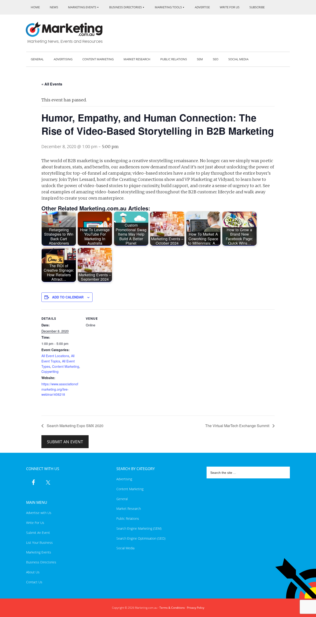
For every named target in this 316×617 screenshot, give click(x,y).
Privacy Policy (195, 608)
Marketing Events (38, 552)
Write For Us (35, 522)
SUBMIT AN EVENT (65, 441)
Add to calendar (68, 297)
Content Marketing (65, 366)
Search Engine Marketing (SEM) (138, 528)
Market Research (128, 508)
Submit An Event (38, 532)
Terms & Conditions (172, 608)
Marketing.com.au (67, 33)
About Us (33, 572)
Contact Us (34, 582)
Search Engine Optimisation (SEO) (140, 538)
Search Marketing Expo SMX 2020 (74, 425)
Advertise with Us (38, 513)
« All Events (51, 84)
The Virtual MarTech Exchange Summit (237, 425)
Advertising (124, 479)
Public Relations (127, 518)
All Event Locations (55, 355)
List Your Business (39, 542)
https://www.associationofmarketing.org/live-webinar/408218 (59, 389)
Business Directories (41, 562)
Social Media (125, 548)
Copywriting (50, 371)
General (122, 499)
